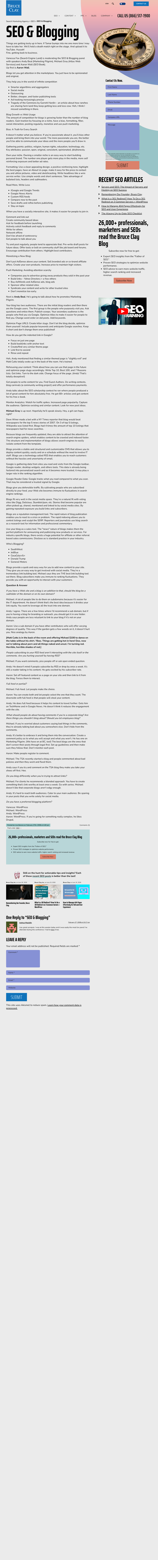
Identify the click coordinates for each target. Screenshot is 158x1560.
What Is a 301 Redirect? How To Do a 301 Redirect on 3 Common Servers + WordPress (47, 905)
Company (105, 16)
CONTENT (69, 16)
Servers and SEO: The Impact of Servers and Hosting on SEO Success (124, 188)
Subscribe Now (47, 857)
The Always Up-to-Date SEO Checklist (121, 213)
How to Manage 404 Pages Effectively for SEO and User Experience (72, 905)
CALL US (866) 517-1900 (133, 15)
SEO (55, 16)
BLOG (93, 16)
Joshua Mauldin (25, 923)
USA (107, 4)
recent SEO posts (41, 876)
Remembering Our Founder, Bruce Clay (18, 904)
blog (52, 930)
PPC (82, 16)
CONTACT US (141, 4)
